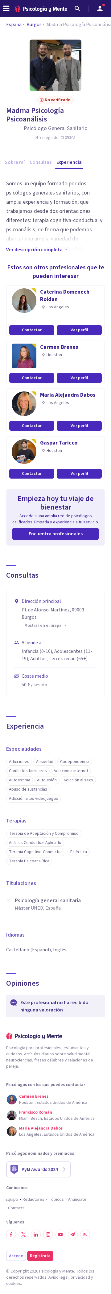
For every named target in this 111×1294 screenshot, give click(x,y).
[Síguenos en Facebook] (11, 1234)
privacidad (80, 1277)
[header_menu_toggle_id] (6, 8)
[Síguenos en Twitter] (23, 1234)
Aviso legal (58, 1277)
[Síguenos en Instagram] (48, 1234)
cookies (13, 1284)
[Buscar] (77, 8)
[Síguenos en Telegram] (73, 1234)
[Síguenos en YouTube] (60, 1234)
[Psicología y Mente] (41, 9)
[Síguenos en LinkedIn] (36, 1234)
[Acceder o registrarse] (100, 8)
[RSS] (85, 1234)
